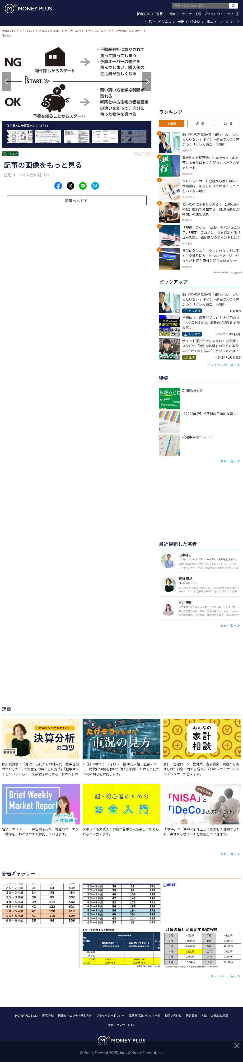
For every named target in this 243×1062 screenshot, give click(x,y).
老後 (181, 21)
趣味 (209, 21)
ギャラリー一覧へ (223, 976)
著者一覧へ (228, 625)
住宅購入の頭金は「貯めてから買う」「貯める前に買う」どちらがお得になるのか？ (89, 31)
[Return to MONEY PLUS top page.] (28, 8)
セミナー (191, 13)
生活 (148, 21)
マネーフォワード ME (121, 1025)
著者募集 (191, 1015)
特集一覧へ (228, 461)
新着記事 (143, 13)
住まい (195, 21)
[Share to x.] (70, 186)
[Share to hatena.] (95, 186)
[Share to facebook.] (58, 186)
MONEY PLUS (10, 31)
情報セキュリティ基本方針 (75, 1015)
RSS (204, 1015)
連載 (159, 13)
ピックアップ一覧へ (222, 365)
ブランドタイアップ (221, 13)
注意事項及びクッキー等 (144, 1015)
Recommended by (223, 272)
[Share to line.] (83, 186)
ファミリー (227, 21)
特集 (172, 13)
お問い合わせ (173, 1015)
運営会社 (48, 1015)
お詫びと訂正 (219, 1015)
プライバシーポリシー (110, 1015)
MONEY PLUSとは (26, 1015)
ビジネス (164, 21)
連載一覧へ (228, 854)
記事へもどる (76, 200)
